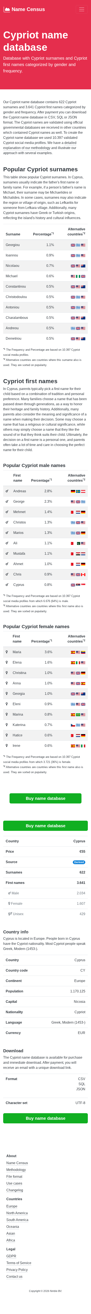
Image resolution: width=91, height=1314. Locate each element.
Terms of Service (18, 1263)
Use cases (14, 1183)
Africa (10, 1240)
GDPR (11, 1256)
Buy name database (45, 798)
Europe (11, 1206)
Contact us (14, 1276)
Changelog (14, 1190)
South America (17, 1220)
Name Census (27, 9)
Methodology (16, 1170)
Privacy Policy (17, 1270)
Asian (10, 1233)
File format (14, 1176)
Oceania (12, 1226)
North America (17, 1213)
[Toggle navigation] (82, 9)
